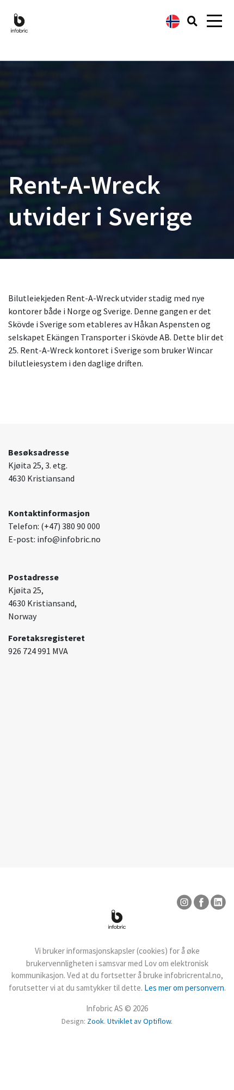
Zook (95, 1021)
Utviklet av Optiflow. (140, 1021)
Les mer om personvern (184, 988)
